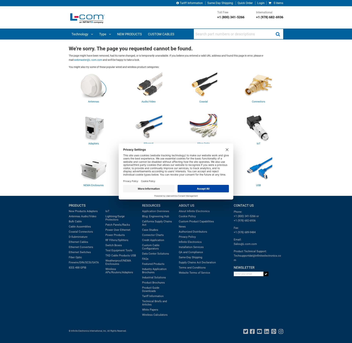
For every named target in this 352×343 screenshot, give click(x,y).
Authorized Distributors (193, 231)
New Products (77, 211)
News (182, 226)
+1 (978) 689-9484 (245, 232)
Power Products (115, 235)
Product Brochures (153, 282)
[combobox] (238, 34)
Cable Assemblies (80, 226)
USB (133, 255)
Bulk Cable (75, 221)
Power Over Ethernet (117, 230)
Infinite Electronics (190, 242)
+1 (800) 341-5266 (245, 216)
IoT (107, 211)
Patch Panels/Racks (117, 224)
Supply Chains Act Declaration (197, 262)
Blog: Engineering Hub (155, 216)
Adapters (92, 211)
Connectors (86, 231)
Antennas (74, 216)
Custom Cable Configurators (151, 247)
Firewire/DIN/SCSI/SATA (84, 262)
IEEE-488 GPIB (77, 267)
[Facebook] (252, 331)
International (269, 15)
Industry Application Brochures (154, 270)
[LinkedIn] (266, 331)
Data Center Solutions (155, 253)
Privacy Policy (187, 236)
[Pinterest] (273, 331)
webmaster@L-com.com (88, 59)
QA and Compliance (191, 252)
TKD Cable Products (117, 255)
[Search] (277, 34)
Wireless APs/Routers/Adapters (119, 270)
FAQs (145, 258)
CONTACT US (244, 205)
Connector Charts (153, 235)
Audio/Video (88, 216)
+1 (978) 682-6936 (245, 220)
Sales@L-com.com (245, 244)
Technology (80, 34)
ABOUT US (186, 205)
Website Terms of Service (194, 272)
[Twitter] (245, 331)
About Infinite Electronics (194, 211)
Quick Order (245, 3)
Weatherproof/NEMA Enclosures (118, 262)
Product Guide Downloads (150, 289)
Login (261, 3)
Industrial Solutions (154, 277)
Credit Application (153, 240)
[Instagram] (280, 331)
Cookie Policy (187, 216)
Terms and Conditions (192, 267)
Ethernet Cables (78, 242)
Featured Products (153, 264)
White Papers (150, 309)
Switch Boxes (113, 245)
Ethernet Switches (80, 252)
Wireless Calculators (155, 314)
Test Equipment (115, 250)
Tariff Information (191, 3)
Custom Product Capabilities (196, 221)
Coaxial (73, 231)
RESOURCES (151, 205)
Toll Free (230, 15)
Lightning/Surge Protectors (115, 218)
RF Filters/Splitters (116, 240)
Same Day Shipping (220, 3)
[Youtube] (259, 331)
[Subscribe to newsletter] (265, 274)
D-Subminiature (78, 236)
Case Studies (150, 230)
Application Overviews (155, 211)
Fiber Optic (75, 257)
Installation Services (191, 247)
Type (103, 34)
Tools (128, 250)
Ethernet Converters (81, 247)
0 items (278, 3)
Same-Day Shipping (190, 257)
